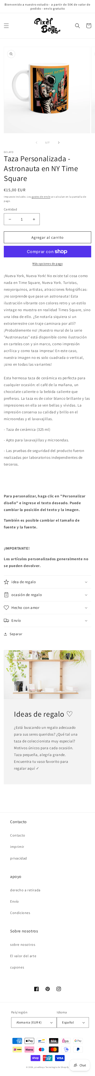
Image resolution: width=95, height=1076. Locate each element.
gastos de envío (41, 196)
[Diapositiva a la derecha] (58, 142)
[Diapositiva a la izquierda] (36, 142)
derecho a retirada (25, 890)
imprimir (17, 846)
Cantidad (10, 209)
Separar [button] (16, 634)
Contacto (17, 835)
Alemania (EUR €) (29, 1022)
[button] (6, 25)
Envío (14, 901)
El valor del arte (23, 956)
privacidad (18, 858)
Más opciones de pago (47, 263)
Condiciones (20, 912)
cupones (17, 967)
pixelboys (39, 1067)
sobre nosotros (22, 944)
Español (68, 1022)
